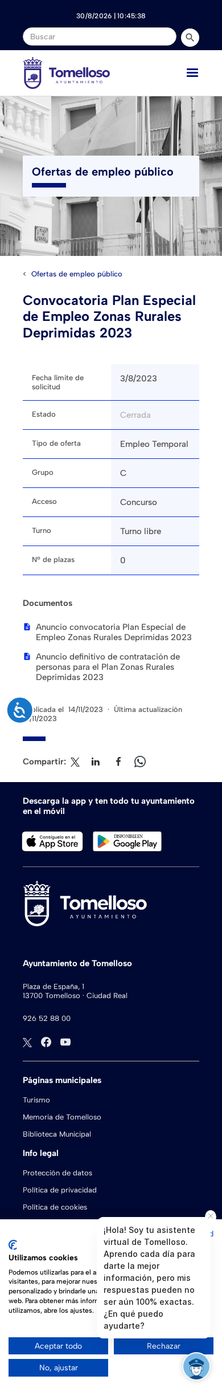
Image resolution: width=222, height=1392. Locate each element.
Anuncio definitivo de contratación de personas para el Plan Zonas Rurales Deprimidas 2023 (108, 667)
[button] (192, 73)
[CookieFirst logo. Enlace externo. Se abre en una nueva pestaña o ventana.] (13, 1245)
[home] (66, 73)
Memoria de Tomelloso (62, 1117)
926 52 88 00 (47, 1018)
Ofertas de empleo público (76, 274)
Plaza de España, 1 (53, 986)
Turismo (36, 1100)
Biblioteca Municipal (57, 1134)
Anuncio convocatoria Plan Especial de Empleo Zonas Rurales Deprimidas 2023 (114, 632)
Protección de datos (57, 1173)
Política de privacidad (60, 1190)
